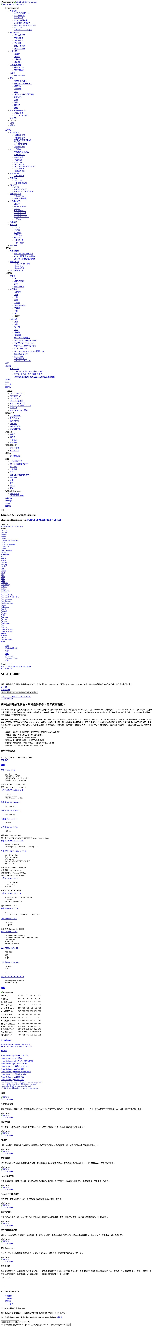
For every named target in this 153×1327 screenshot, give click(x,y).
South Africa (5, 623)
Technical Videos (11, 658)
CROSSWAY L (20, 211)
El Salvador (5, 554)
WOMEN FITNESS (21, 217)
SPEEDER (18, 180)
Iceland (3, 567)
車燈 (16, 297)
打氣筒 (17, 303)
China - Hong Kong (8, 544)
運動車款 (18, 237)
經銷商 (12, 73)
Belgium (4, 538)
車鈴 (16, 300)
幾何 (7, 654)
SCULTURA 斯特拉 (22, 23)
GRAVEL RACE (20, 189)
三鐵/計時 (18, 160)
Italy (2, 575)
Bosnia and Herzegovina (9, 540)
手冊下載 (18, 86)
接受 (3, 1322)
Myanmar (4, 593)
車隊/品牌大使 (15, 65)
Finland (3, 558)
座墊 (16, 284)
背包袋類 (18, 292)
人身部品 (13, 319)
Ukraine (4, 637)
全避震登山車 (19, 135)
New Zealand (6, 601)
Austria (3, 536)
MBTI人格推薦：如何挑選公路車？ (28, 374)
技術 (7, 660)
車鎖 (16, 311)
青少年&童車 (15, 201)
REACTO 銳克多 (21, 20)
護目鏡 (17, 332)
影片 (16, 102)
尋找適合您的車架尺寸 (23, 84)
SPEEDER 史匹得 (21, 354)
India (2, 569)
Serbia (3, 615)
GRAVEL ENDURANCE (23, 191)
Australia (4, 534)
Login (12, 123)
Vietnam (4, 641)
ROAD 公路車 (15, 149)
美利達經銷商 (19, 75)
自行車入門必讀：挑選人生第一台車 (28, 371)
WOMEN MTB (20, 213)
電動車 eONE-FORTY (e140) (25, 340)
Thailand (4, 635)
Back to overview (7, 1099)
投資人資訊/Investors (18, 110)
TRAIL (17, 142)
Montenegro (5, 591)
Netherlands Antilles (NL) (10, 597)
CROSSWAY (19, 196)
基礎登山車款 (19, 147)
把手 (16, 279)
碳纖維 (17, 54)
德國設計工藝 (19, 49)
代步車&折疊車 (20, 198)
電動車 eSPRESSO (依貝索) (25, 346)
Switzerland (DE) (7, 629)
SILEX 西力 (19, 357)
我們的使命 (18, 38)
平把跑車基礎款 (20, 183)
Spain (3, 625)
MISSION (18, 27)
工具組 (17, 308)
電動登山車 (14, 262)
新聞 (7, 363)
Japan (3, 577)
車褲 (16, 324)
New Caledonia (6, 599)
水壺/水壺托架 (20, 305)
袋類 (16, 295)
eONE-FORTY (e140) (22, 264)
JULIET (17, 209)
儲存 (68, 1325)
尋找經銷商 (5, 690)
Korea (3, 579)
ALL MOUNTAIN (21, 144)
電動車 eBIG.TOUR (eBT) (24, 343)
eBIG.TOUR (19, 268)
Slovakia (4, 619)
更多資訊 (4, 687)
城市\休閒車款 (15, 194)
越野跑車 (18, 233)
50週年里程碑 (19, 46)
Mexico (3, 589)
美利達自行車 (19, 35)
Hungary (4, 565)
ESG (7, 382)
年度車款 (13, 225)
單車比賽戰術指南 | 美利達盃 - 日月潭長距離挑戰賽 (34, 377)
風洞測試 (18, 62)
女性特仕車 (18, 240)
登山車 (17, 204)
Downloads (9, 656)
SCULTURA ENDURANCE (25, 25)
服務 (11, 78)
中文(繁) (8, 501)
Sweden (4, 627)
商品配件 (13, 289)
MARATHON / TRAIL (22, 140)
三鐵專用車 (14, 174)
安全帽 (17, 327)
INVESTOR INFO (21, 115)
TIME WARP (19, 168)
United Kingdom (7, 639)
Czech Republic (6, 550)
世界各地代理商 (20, 81)
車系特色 (13, 11)
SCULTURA (19, 164)
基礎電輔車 (14, 251)
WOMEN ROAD (20, 215)
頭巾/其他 (18, 335)
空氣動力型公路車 (21, 152)
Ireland (3, 571)
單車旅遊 (18, 89)
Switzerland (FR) (7, 631)
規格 (7, 651)
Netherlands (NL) (7, 595)
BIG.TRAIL (18, 18)
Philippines (5, 607)
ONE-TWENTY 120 (21, 13)
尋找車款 (13, 118)
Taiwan (3, 633)
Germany (4, 563)
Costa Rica (5, 546)
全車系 (8, 130)
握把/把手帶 (19, 281)
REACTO (18, 162)
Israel (3, 573)
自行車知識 (14, 369)
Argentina (4, 532)
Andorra (4, 530)
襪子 (16, 330)
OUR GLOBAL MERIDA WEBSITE (44, 520)
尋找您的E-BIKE (16, 270)
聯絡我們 (9, 1296)
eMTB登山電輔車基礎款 (23, 254)
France (3, 560)
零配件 (12, 276)
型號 (7, 646)
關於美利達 (14, 32)
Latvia (3, 581)
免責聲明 (9, 1299)
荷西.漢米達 (19, 67)
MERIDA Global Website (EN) (12, 526)
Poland (3, 609)
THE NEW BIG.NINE (22, 361)
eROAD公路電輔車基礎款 (24, 259)
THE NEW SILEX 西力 (23, 30)
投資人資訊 (18, 113)
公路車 (17, 230)
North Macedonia (7, 603)
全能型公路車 (19, 155)
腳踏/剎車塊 (19, 287)
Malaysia (4, 587)
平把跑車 (13, 178)
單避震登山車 (19, 138)
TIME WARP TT (20, 359)
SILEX (16, 187)
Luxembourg (5, 585)
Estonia (3, 556)
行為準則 (18, 43)
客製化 (8, 379)
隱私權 (17, 105)
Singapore (4, 617)
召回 (16, 92)
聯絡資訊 (18, 97)
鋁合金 (17, 57)
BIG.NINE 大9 (19, 16)
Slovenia (4, 621)
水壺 (16, 314)
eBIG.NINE (18, 266)
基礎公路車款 (19, 171)
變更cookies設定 (12, 1322)
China (3, 542)
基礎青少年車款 (20, 207)
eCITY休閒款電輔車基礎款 (25, 256)
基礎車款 (18, 219)
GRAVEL (13, 185)
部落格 (8, 366)
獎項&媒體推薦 (11, 648)
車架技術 (18, 59)
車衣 (16, 322)
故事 (16, 100)
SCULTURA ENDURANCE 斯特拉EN (29, 351)
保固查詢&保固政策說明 (24, 94)
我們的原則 (18, 41)
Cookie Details (24, 1322)
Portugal (4, 611)
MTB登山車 (14, 132)
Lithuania (4, 583)
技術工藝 (13, 51)
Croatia (3, 548)
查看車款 (13, 246)
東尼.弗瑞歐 (19, 70)
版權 (16, 108)
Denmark (4, 552)
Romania (4, 613)
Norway (4, 605)
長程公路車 (18, 157)
